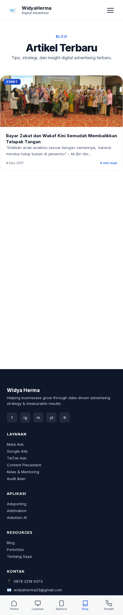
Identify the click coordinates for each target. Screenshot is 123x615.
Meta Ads (15, 444)
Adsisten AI (17, 517)
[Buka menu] (110, 10)
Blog (11, 542)
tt (65, 417)
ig (25, 417)
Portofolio (15, 549)
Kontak (109, 608)
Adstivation (17, 510)
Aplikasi (61, 608)
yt (51, 417)
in (38, 417)
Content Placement (24, 465)
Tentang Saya (19, 556)
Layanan (38, 608)
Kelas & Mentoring (23, 471)
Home (14, 608)
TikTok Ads (17, 458)
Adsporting (16, 503)
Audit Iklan (16, 478)
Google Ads (17, 451)
